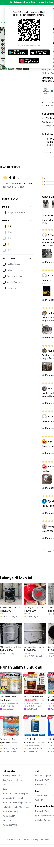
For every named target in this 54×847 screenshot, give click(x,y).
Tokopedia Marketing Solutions (16, 802)
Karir (4, 784)
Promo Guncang (9, 825)
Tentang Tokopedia (11, 775)
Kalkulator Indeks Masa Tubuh (16, 807)
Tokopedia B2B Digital (12, 798)
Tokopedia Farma (10, 811)
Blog (4, 789)
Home (2, 22)
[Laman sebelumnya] (44, 550)
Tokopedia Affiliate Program (15, 793)
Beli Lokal (7, 820)
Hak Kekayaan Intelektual (14, 780)
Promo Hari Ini (8, 816)
